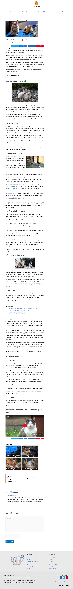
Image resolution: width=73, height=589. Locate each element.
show (17, 75)
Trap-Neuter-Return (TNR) (11, 193)
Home (28, 557)
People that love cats (35, 48)
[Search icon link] (68, 11)
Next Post (41, 506)
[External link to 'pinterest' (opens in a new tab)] (67, 577)
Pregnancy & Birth (42, 11)
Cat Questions (13, 11)
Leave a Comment (18, 42)
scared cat (8, 244)
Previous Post (9, 506)
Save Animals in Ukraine (62, 581)
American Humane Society (11, 186)
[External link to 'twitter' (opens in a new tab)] (64, 577)
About (28, 564)
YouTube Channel (31, 563)
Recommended (59, 11)
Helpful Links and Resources (33, 561)
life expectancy (15, 188)
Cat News (29, 559)
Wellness (34, 11)
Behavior (28, 11)
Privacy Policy (30, 566)
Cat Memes (51, 11)
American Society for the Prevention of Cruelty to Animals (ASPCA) (22, 184)
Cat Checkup (36, 6)
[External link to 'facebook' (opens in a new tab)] (61, 577)
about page (25, 501)
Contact (28, 568)
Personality (21, 11)
